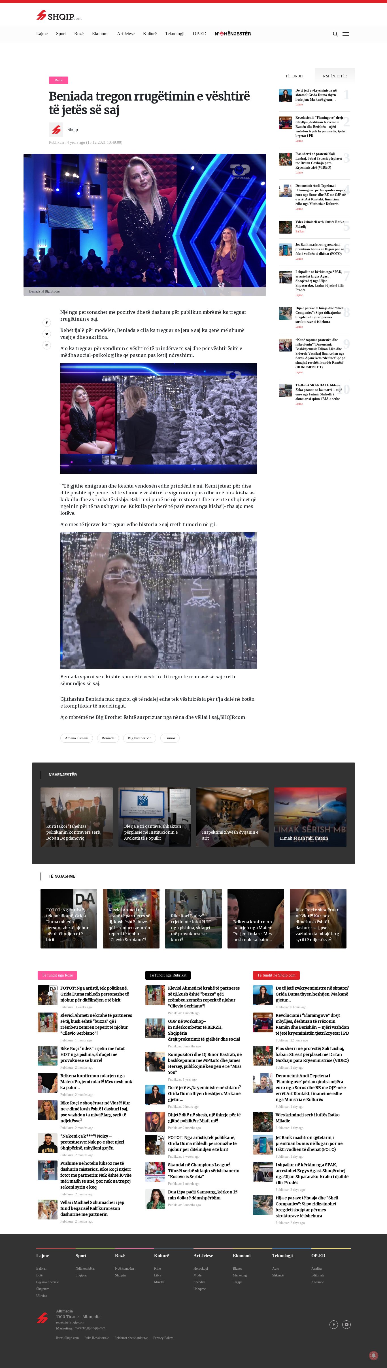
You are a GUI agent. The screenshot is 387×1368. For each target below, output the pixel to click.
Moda (197, 1275)
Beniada (108, 738)
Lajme (42, 33)
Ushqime (200, 1289)
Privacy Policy (163, 1338)
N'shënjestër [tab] (335, 76)
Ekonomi (100, 33)
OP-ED (200, 33)
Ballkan (41, 1268)
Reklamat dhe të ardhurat (131, 1338)
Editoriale (317, 1275)
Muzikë (159, 1282)
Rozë (79, 33)
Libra (157, 1275)
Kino (157, 1268)
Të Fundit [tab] (294, 76)
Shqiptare (42, 1289)
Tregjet (237, 1282)
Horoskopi (201, 1268)
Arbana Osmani (76, 738)
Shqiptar (81, 1275)
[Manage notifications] (373, 1355)
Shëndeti (199, 1282)
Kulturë (150, 33)
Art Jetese (126, 33)
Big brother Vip (140, 738)
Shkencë (278, 1275)
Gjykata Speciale (47, 1282)
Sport (61, 33)
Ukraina (41, 1296)
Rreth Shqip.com (67, 1338)
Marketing (240, 1275)
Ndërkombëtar (85, 1268)
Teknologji (174, 33)
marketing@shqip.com (90, 1328)
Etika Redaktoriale (96, 1338)
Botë (39, 1275)
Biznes (237, 1268)
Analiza (316, 1268)
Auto (275, 1268)
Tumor (170, 738)
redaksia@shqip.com (70, 1322)
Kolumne (317, 1282)
